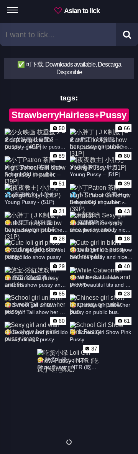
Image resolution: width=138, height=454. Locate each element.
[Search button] (127, 34)
